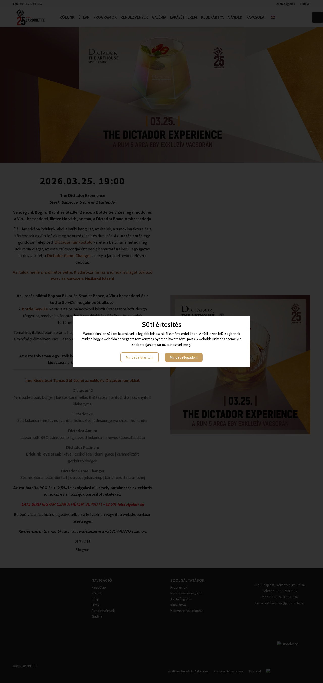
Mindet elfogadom (184, 357)
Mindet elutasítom (139, 357)
